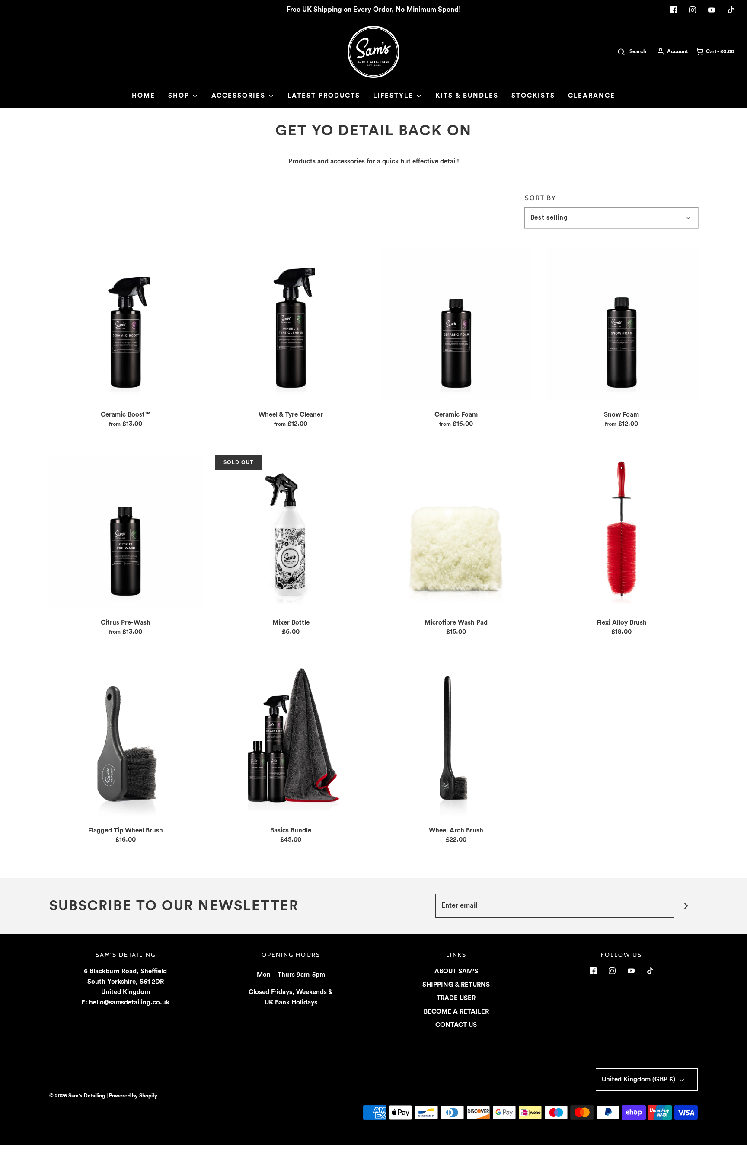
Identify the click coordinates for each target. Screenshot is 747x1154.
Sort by (540, 198)
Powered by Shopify (133, 1095)
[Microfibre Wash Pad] (456, 531)
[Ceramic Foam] (456, 323)
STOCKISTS (533, 95)
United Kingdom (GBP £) (639, 1079)
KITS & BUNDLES (466, 95)
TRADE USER (456, 998)
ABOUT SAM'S (456, 971)
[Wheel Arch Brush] (456, 739)
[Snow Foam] (622, 323)
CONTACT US (456, 1025)
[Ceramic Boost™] (125, 323)
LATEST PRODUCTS (323, 95)
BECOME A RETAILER (456, 1011)
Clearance (591, 95)
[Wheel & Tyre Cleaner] (291, 323)
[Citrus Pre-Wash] (125, 531)
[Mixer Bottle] (291, 531)
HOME (143, 95)
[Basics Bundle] (291, 739)
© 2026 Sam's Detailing (77, 1095)
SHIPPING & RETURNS (456, 985)
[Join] (686, 906)
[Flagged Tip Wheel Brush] (125, 739)
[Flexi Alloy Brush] (622, 531)
